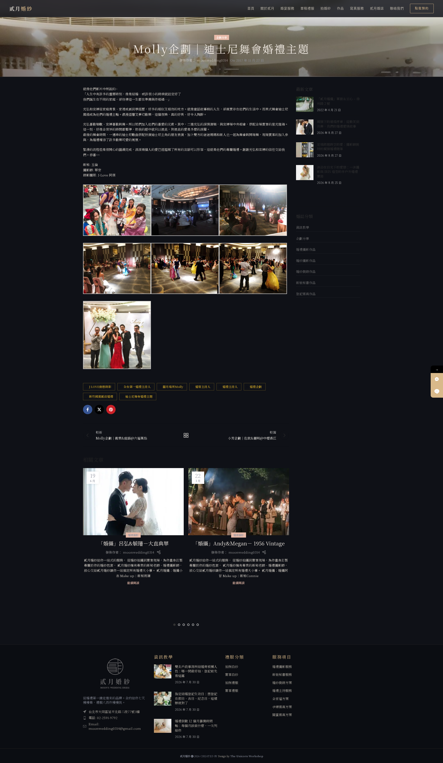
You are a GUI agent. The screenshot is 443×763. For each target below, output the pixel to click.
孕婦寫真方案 (282, 707)
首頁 (250, 8)
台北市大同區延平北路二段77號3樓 (114, 711)
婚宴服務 (287, 8)
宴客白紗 (231, 674)
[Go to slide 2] (179, 625)
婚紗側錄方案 (282, 682)
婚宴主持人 (202, 386)
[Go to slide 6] (198, 625)
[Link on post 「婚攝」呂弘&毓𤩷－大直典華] (133, 501)
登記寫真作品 (306, 293)
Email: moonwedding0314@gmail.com (115, 726)
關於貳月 (267, 8)
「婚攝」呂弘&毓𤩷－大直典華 (133, 543)
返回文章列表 (186, 435)
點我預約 (422, 8)
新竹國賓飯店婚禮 (101, 396)
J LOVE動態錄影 (100, 386)
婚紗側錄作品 (306, 271)
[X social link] (99, 409)
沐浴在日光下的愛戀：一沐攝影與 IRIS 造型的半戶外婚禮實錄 (338, 171)
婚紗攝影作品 (306, 260)
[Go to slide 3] (184, 625)
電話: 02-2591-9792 (103, 717)
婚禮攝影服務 (282, 666)
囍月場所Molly (173, 386)
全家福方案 (280, 699)
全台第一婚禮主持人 (137, 386)
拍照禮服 (231, 682)
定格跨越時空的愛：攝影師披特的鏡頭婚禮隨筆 (338, 146)
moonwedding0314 (212, 60)
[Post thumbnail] (304, 104)
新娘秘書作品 (306, 282)
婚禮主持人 (230, 386)
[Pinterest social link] (111, 409)
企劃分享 (222, 37)
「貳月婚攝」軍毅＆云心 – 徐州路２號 (338, 101)
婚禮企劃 (256, 386)
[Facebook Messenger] (437, 379)
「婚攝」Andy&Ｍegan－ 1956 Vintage (239, 543)
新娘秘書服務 (282, 674)
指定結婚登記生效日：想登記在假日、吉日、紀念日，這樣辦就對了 (196, 698)
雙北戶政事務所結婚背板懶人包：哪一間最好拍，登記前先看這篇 (196, 671)
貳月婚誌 (377, 8)
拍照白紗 (231, 666)
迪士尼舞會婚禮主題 (139, 396)
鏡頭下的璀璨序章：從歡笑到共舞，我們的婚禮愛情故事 (338, 124)
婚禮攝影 (133, 535)
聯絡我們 (397, 8)
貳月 (21, 8)
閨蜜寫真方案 (282, 715)
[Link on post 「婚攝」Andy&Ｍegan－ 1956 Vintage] (238, 501)
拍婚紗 (325, 8)
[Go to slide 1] (174, 625)
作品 (340, 8)
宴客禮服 (231, 690)
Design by (240, 756)
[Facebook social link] (87, 409)
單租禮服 (307, 8)
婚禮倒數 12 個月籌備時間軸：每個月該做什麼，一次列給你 (196, 725)
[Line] (437, 391)
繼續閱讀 (133, 583)
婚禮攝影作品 (306, 249)
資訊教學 (302, 227)
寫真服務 (357, 8)
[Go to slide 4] (188, 625)
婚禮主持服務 (282, 690)
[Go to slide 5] (193, 625)
